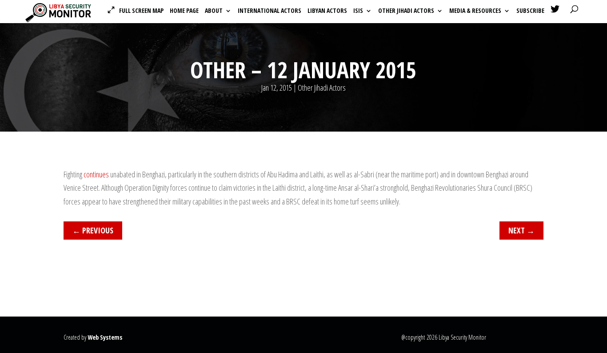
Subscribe (530, 11)
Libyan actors (327, 11)
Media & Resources (475, 11)
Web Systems (105, 337)
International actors (269, 11)
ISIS (358, 11)
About (214, 11)
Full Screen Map (141, 11)
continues (96, 174)
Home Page (184, 11)
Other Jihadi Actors (406, 11)
